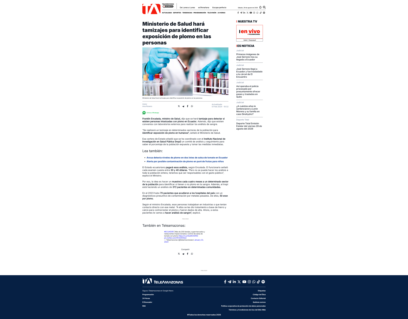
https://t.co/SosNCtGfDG (188, 236)
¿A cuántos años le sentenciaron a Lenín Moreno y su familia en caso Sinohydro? (248, 110)
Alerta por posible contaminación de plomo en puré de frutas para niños (185, 161)
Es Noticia (245, 46)
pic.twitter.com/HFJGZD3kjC (175, 238)
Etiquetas (262, 291)
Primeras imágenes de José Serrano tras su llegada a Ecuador (247, 57)
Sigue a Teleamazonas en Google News (157, 291)
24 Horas (221, 13)
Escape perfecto (219, 7)
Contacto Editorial (258, 298)
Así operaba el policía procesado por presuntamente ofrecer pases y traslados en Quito (248, 91)
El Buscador (147, 302)
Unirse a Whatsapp (153, 113)
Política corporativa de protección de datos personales (243, 306)
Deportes (177, 13)
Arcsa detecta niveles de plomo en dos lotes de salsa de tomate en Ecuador (187, 157)
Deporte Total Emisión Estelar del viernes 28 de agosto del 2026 (249, 126)
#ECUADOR (169, 232)
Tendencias (187, 13)
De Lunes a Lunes (187, 7)
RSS (144, 306)
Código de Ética (259, 294)
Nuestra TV (247, 21)
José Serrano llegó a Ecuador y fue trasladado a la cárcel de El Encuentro (249, 73)
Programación (199, 13)
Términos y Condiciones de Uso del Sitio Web (247, 310)
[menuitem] (167, 12)
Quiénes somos (259, 302)
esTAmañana (203, 7)
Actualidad (167, 13)
